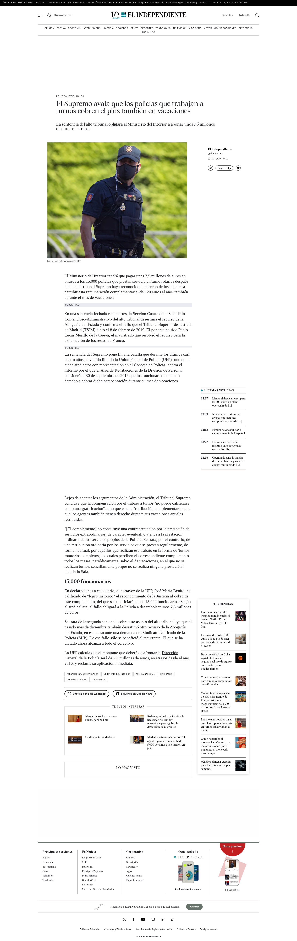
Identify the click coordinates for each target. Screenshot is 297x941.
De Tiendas (246, 27)
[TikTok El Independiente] (172, 920)
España (61, 27)
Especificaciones (134, 880)
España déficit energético (173, 2)
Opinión (49, 27)
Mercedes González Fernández (98, 889)
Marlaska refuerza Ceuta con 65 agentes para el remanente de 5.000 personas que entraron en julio (166, 743)
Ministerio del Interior (87, 276)
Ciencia (109, 27)
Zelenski (203, 2)
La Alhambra (215, 2)
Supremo (100, 354)
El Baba (120, 2)
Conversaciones (225, 27)
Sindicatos (166, 674)
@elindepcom (215, 153)
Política (61, 96)
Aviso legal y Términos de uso (118, 929)
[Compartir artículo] (210, 168)
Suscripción (132, 862)
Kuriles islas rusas (76, 2)
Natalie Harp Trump (134, 2)
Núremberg (192, 2)
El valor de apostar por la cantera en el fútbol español (228, 431)
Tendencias (163, 27)
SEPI (84, 862)
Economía (74, 27)
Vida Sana (195, 27)
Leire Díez (87, 884)
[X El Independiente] (124, 919)
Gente (134, 27)
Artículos (148, 32)
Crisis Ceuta (40, 2)
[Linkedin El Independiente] (163, 919)
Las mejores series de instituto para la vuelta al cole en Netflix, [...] (226, 445)
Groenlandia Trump (57, 2)
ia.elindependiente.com (188, 889)
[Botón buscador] (257, 15)
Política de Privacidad (90, 929)
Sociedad (122, 27)
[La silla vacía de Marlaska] (75, 743)
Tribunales (76, 96)
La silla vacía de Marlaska (100, 737)
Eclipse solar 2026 (91, 857)
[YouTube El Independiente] (143, 919)
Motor (208, 27)
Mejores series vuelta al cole (236, 2)
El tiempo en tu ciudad (63, 15)
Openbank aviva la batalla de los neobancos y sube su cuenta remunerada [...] (228, 461)
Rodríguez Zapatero (92, 871)
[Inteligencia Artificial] (188, 882)
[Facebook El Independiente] (133, 919)
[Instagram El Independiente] (153, 919)
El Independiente (220, 149)
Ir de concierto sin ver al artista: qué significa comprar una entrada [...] (227, 418)
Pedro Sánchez (152, 2)
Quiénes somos (134, 875)
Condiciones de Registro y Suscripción (154, 929)
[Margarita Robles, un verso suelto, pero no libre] (75, 722)
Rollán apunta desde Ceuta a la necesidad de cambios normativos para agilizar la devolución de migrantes (165, 722)
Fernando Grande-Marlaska (82, 674)
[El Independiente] (148, 15)
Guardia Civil (89, 880)
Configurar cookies (208, 929)
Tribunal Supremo (77, 679)
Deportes (147, 27)
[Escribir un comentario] (238, 168)
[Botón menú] (40, 15)
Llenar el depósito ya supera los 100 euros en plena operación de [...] (228, 402)
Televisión (180, 27)
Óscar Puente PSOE (105, 2)
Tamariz (90, 2)
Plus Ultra (87, 866)
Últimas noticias (25, 2)
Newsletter (132, 866)
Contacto (130, 857)
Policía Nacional (145, 674)
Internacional (92, 27)
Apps (129, 871)
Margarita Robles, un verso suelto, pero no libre (101, 718)
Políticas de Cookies (186, 929)
